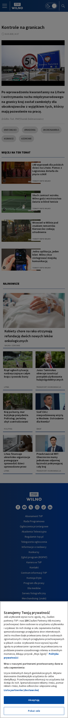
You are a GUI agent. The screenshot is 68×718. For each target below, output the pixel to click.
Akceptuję (33, 700)
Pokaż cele (34, 710)
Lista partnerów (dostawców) (21, 690)
